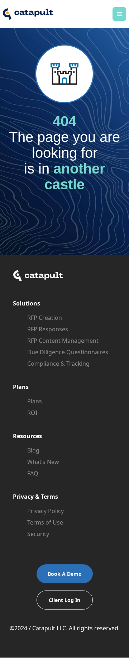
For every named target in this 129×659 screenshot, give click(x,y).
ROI (32, 413)
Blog (33, 450)
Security (38, 534)
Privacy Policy (45, 511)
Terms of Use (45, 522)
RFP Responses (47, 329)
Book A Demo (65, 573)
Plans (34, 401)
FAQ (32, 473)
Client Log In (64, 600)
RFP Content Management (63, 341)
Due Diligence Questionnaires (67, 352)
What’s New (43, 462)
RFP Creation (44, 318)
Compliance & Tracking (58, 364)
